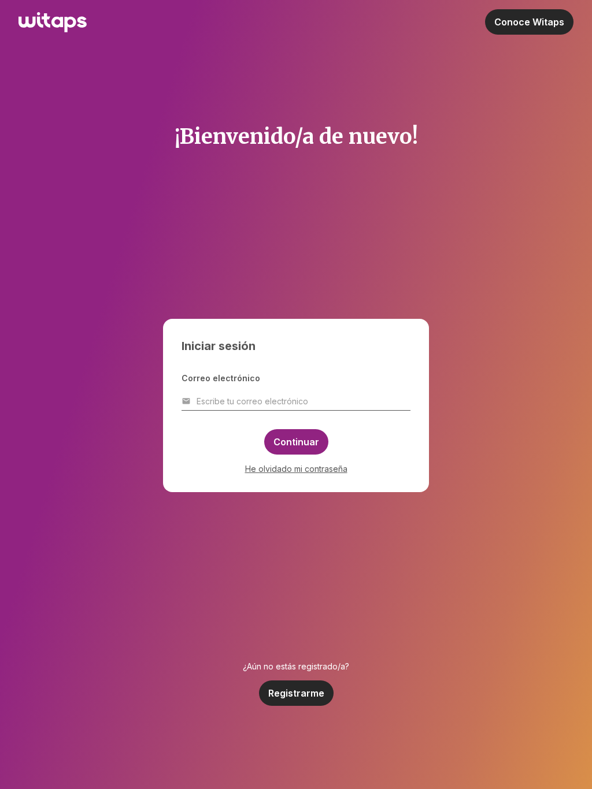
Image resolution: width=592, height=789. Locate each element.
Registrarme (296, 693)
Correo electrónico (221, 378)
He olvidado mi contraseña (296, 469)
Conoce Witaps (529, 22)
